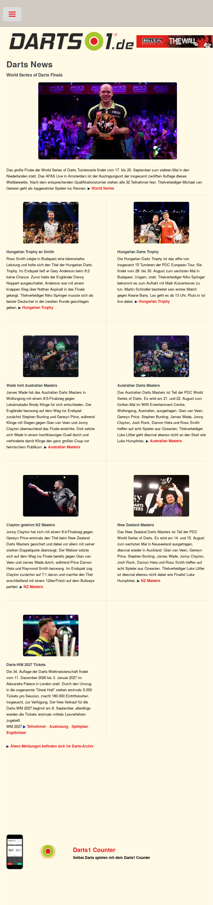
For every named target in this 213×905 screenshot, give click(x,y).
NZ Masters (33, 586)
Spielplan (80, 726)
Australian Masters (64, 446)
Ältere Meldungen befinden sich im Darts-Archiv (51, 746)
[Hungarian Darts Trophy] (51, 222)
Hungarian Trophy (37, 307)
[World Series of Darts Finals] (107, 120)
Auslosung (58, 726)
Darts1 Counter (94, 849)
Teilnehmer (36, 726)
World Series (103, 188)
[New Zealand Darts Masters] (51, 496)
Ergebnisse (16, 732)
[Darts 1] (71, 52)
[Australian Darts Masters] (51, 356)
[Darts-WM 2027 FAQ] (51, 635)
